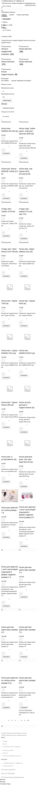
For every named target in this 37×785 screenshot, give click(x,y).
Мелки (5, 28)
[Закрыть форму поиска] (2, 2)
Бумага (5, 22)
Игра (4, 25)
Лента (5, 16)
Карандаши (6, 19)
